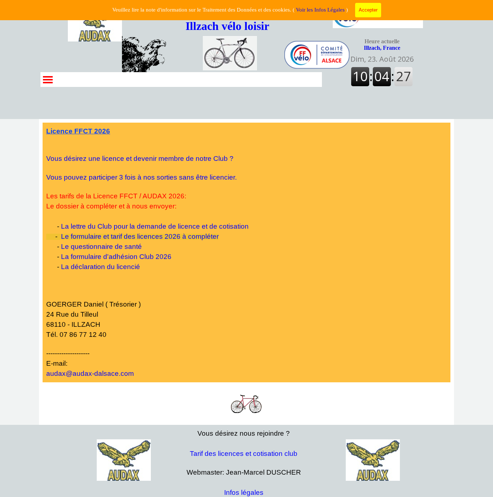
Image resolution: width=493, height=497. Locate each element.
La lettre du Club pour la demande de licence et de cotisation (155, 226)
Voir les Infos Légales (320, 10)
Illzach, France (382, 44)
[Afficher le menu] (47, 79)
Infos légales (243, 492)
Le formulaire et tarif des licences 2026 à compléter (140, 236)
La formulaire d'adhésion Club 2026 (116, 256)
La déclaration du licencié (100, 267)
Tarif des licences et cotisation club (243, 453)
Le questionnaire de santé (101, 246)
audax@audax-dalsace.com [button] (90, 373)
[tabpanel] (246, 252)
